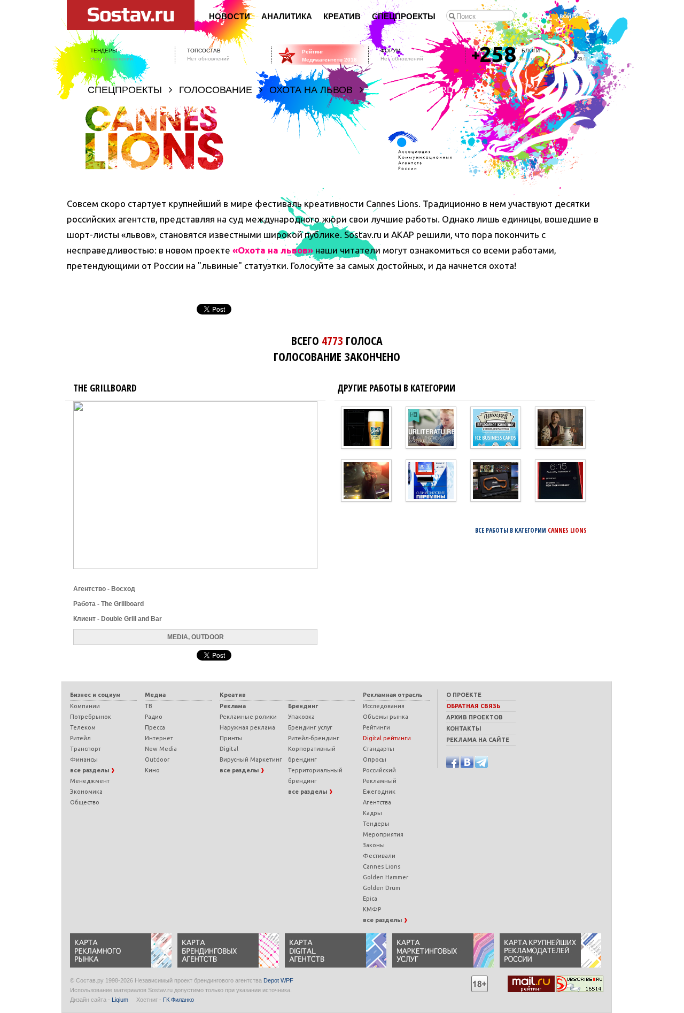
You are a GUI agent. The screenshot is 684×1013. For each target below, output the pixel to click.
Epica (370, 898)
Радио (153, 716)
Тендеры (376, 823)
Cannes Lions (381, 866)
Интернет (159, 738)
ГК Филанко (178, 999)
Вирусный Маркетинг (251, 759)
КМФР (372, 909)
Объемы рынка (385, 716)
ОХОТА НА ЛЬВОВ (311, 90)
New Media (161, 749)
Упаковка (301, 716)
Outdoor (157, 759)
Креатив (233, 695)
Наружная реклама (247, 727)
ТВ (148, 706)
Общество (84, 802)
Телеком (83, 727)
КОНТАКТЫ (463, 728)
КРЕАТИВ (342, 16)
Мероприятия (383, 834)
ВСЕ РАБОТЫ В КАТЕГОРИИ (531, 530)
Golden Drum (381, 888)
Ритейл (80, 738)
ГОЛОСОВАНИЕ (215, 90)
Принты (231, 738)
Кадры (372, 813)
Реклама (233, 706)
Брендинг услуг (310, 727)
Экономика (86, 791)
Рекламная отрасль (393, 695)
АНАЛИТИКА (286, 16)
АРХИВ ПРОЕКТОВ (474, 717)
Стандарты (378, 749)
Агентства (377, 802)
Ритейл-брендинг (313, 738)
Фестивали (379, 856)
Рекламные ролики (248, 716)
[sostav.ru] (131, 14)
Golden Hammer (385, 877)
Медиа (155, 695)
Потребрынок (90, 716)
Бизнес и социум (95, 695)
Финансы (84, 759)
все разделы (90, 770)
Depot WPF (278, 980)
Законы (374, 845)
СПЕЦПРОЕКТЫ (404, 16)
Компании (85, 706)
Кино (152, 770)
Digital (229, 749)
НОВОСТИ (229, 16)
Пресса (155, 727)
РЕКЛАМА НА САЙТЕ (477, 739)
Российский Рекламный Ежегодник (380, 781)
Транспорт (85, 749)
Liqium (120, 999)
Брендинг (303, 706)
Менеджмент (90, 781)
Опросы (374, 759)
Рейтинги (376, 727)
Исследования (384, 706)
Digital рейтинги (387, 738)
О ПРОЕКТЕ (463, 695)
